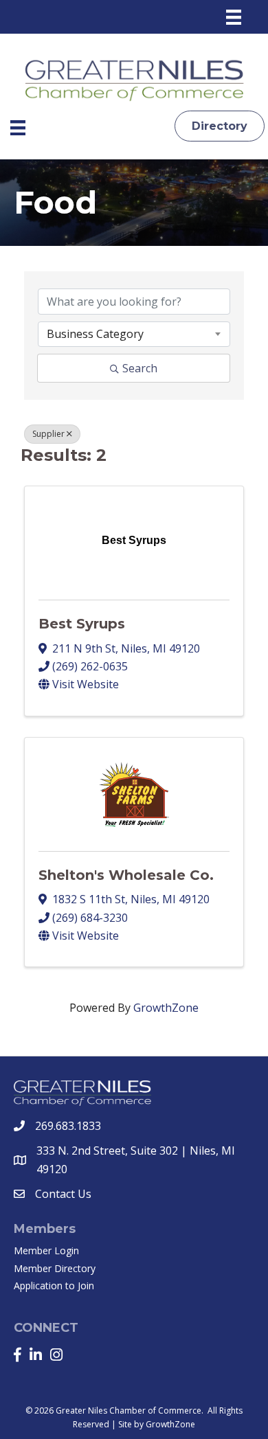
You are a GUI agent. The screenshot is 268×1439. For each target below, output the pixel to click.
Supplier (48, 434)
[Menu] (233, 17)
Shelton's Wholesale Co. (126, 875)
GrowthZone (166, 1007)
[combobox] (134, 333)
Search (139, 368)
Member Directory (55, 1268)
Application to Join (54, 1285)
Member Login (46, 1250)
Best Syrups (81, 623)
